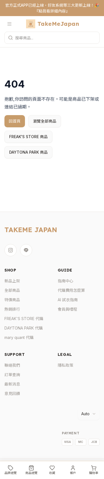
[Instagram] (10, 250)
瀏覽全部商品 (44, 121)
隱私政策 (65, 365)
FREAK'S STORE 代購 (23, 318)
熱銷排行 (12, 309)
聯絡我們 (12, 365)
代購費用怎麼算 (71, 290)
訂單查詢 (12, 374)
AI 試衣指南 (68, 299)
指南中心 (65, 280)
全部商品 (12, 290)
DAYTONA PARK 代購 (23, 328)
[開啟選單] (10, 24)
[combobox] (89, 414)
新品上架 (12, 280)
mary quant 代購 (19, 337)
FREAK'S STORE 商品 (28, 136)
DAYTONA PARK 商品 (28, 152)
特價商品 (12, 299)
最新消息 (12, 384)
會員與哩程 (67, 309)
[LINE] (26, 250)
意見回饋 (12, 393)
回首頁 (15, 121)
